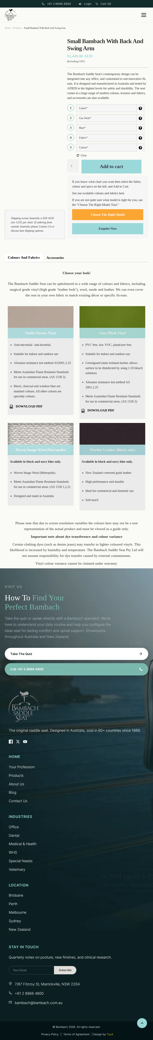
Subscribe (65, 970)
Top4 (110, 1034)
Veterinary (17, 869)
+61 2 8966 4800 (59, 3)
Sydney (15, 921)
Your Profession (22, 767)
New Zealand (19, 929)
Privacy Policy (50, 1034)
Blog (12, 792)
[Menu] (143, 15)
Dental (14, 835)
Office (14, 827)
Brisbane (16, 895)
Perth (13, 904)
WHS (13, 852)
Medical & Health (23, 844)
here (121, 193)
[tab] (24, 257)
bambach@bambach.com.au (38, 1003)
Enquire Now (108, 228)
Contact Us (45, 226)
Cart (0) (106, 3)
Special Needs (20, 861)
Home (8, 28)
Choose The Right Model (108, 214)
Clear (84, 155)
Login (87, 3)
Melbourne (17, 912)
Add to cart (111, 166)
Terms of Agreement (76, 1034)
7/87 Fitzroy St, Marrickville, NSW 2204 (47, 984)
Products (17, 28)
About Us (16, 784)
